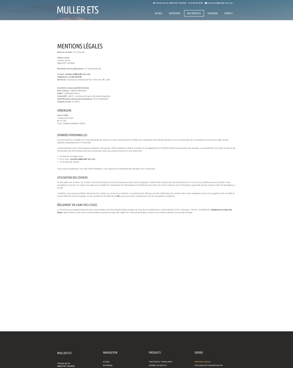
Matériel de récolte (158, 365)
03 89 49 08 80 (196, 3)
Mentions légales (203, 362)
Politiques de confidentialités (208, 365)
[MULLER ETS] (77, 10)
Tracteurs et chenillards (160, 362)
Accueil (106, 362)
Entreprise (107, 365)
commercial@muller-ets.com (220, 3)
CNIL (118, 196)
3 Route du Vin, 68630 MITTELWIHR (170, 3)
